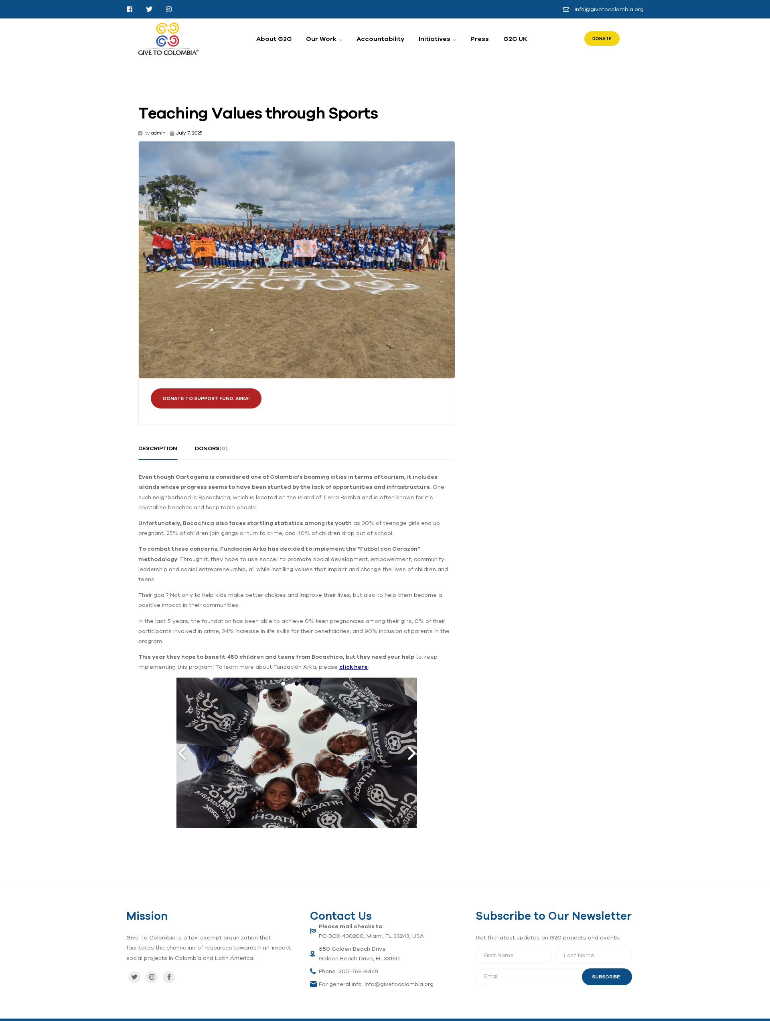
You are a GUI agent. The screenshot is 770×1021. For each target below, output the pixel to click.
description (157, 448)
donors (211, 448)
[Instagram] (152, 977)
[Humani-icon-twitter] (149, 9)
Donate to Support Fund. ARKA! (206, 398)
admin (158, 132)
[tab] (157, 451)
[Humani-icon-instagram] (169, 9)
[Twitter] (134, 977)
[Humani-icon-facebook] (129, 9)
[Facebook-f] (169, 977)
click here (353, 667)
